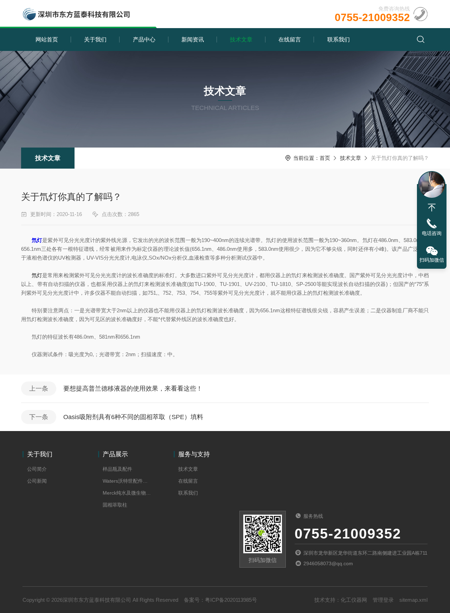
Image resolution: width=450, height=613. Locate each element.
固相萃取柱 (115, 505)
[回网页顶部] (432, 208)
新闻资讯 (192, 40)
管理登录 (383, 600)
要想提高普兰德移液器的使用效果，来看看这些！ (132, 388)
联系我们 (338, 40)
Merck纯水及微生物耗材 (127, 493)
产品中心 (144, 40)
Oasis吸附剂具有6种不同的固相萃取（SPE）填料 (133, 416)
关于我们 (95, 40)
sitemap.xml (413, 600)
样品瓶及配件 (117, 469)
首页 (325, 158)
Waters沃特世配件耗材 (127, 481)
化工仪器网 (354, 600)
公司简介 (37, 469)
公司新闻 (37, 481)
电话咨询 (432, 233)
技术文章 (241, 40)
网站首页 (47, 40)
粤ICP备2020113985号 (231, 600)
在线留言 (289, 40)
